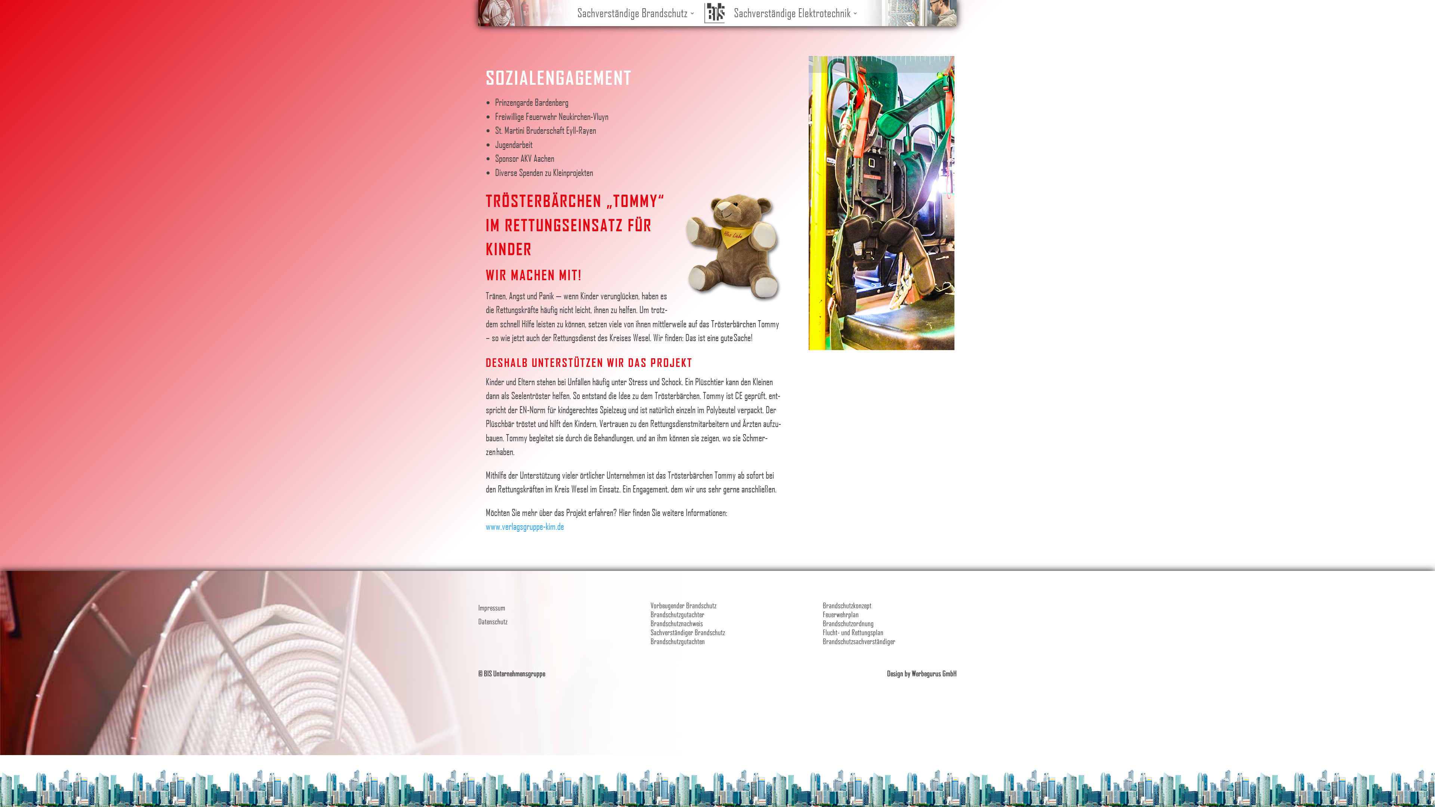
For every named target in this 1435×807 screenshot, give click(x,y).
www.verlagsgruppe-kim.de (525, 526)
